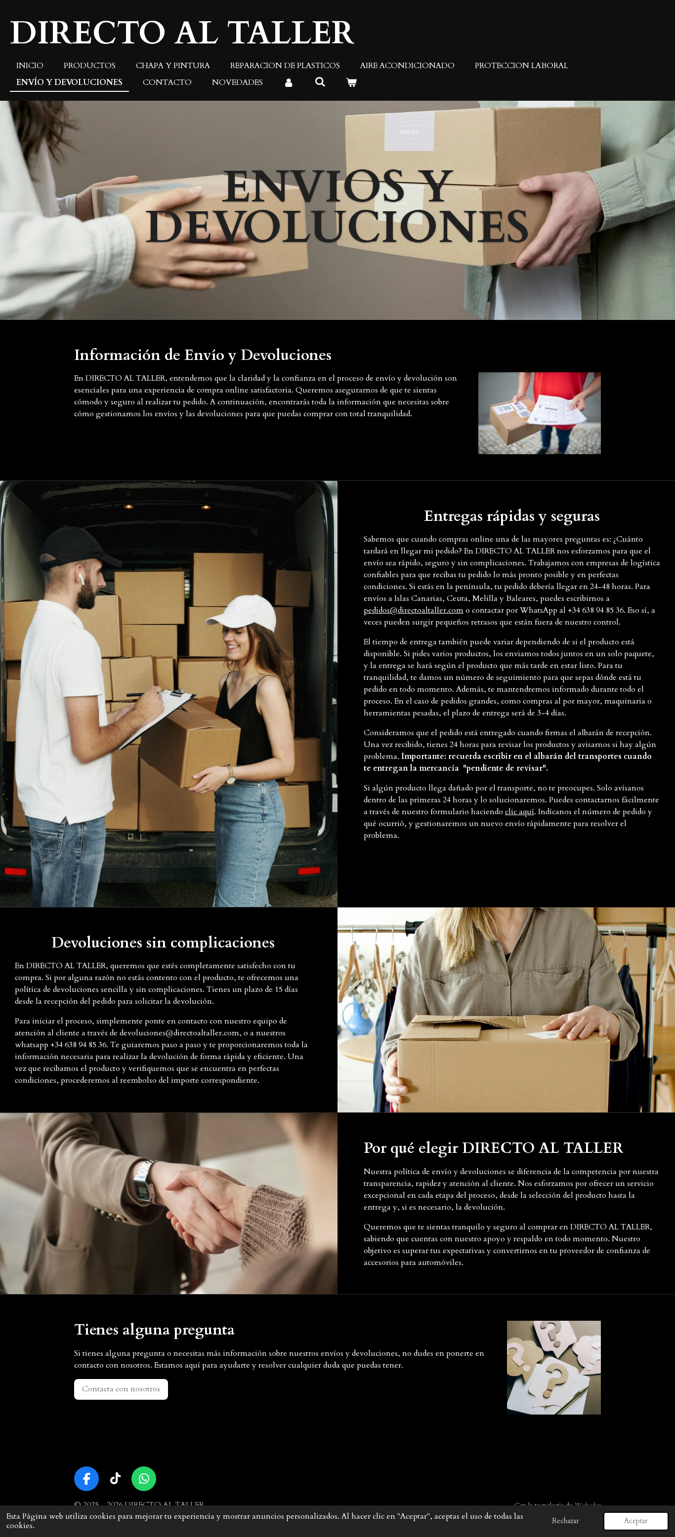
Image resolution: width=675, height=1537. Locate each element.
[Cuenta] (288, 82)
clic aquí (519, 811)
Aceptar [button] (636, 1521)
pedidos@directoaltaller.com (414, 610)
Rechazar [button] (565, 1521)
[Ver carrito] (351, 82)
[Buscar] (320, 82)
